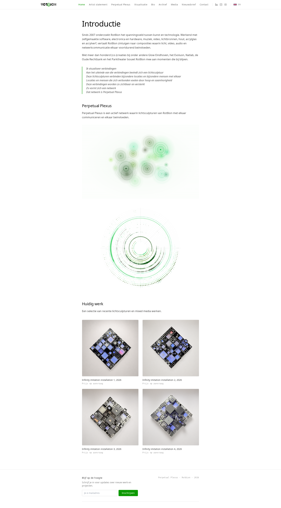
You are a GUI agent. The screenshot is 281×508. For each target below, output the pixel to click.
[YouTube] (225, 4)
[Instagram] (221, 4)
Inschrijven (128, 492)
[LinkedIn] (216, 4)
